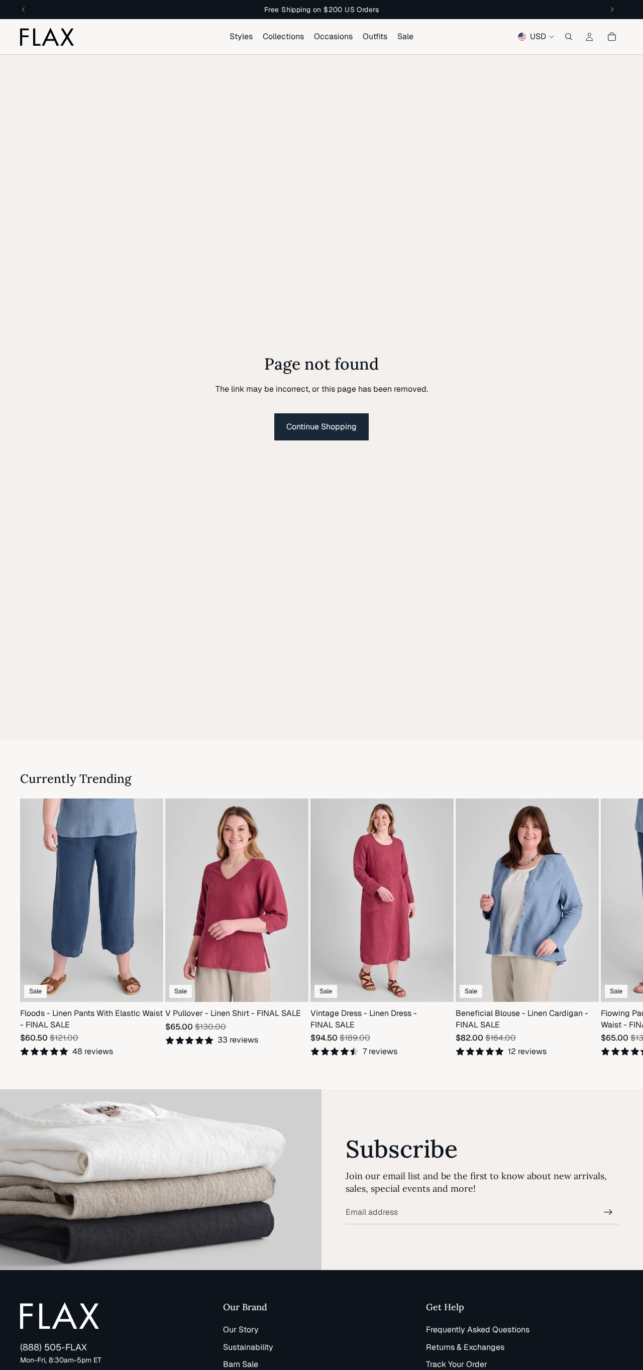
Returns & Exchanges (465, 1347)
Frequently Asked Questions (477, 1329)
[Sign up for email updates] (608, 1212)
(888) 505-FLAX (53, 1347)
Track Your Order (456, 1364)
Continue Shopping (321, 426)
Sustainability (248, 1347)
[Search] (569, 37)
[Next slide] (611, 928)
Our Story (241, 1329)
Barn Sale (240, 1364)
